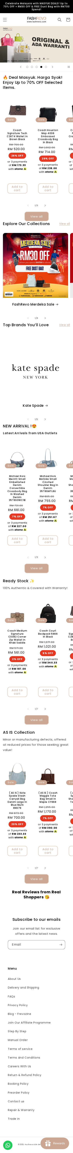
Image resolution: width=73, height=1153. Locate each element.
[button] (5, 19)
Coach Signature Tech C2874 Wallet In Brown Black (17, 135)
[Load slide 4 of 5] (41, 67)
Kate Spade (33, 405)
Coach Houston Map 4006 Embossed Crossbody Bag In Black (48, 136)
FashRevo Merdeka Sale (33, 304)
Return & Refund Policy (24, 1075)
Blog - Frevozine (19, 1014)
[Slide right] (45, 205)
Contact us (16, 1101)
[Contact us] (7, 1145)
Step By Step (17, 1031)
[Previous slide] (20, 67)
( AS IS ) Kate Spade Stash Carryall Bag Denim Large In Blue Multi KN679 (17, 800)
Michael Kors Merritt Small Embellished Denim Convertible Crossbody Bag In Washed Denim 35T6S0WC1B (17, 488)
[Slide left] (28, 205)
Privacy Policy (18, 1005)
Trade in (14, 1119)
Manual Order (18, 1040)
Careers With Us (19, 1066)
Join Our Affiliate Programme (29, 1023)
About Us (14, 979)
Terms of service (20, 1049)
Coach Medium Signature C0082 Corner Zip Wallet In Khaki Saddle (17, 636)
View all (36, 216)
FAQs (11, 996)
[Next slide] (52, 67)
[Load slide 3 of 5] (36, 67)
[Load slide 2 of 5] (32, 67)
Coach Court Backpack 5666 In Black (48, 633)
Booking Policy (18, 1084)
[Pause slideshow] (68, 67)
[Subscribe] (60, 944)
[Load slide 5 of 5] (46, 67)
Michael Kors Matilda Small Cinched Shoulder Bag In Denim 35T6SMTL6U (48, 484)
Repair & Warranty (21, 1110)
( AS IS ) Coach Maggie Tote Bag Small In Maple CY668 (48, 797)
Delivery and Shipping (23, 988)
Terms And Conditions (24, 1058)
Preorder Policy (19, 1093)
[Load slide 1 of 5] (27, 67)
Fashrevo (29, 1144)
